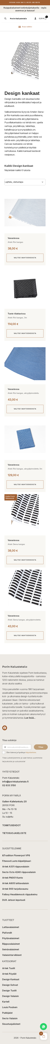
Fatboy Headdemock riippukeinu (19, 894)
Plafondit (7, 932)
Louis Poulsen (9, 1007)
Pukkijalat (7, 1012)
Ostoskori (12, 2)
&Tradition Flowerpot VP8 (16, 855)
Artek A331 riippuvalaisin (15, 866)
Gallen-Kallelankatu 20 (14, 801)
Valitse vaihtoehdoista (25, 258)
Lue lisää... (29, 717)
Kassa (18, 2)
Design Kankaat (10, 979)
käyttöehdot (31, 752)
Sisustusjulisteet (11, 1024)
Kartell (5, 1001)
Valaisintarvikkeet (12, 955)
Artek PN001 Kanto (12, 877)
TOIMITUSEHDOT (11, 825)
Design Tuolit (9, 990)
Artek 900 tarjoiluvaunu (15, 888)
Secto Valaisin (10, 1018)
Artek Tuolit (8, 968)
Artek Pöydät (9, 973)
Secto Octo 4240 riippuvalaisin (19, 872)
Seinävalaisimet (10, 949)
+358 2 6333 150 (36, 2)
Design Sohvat (10, 985)
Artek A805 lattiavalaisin (15, 883)
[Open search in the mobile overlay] (5, 18)
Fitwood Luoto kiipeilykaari (16, 861)
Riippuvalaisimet (11, 943)
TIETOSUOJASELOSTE (14, 833)
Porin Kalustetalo (18, 19)
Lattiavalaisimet (10, 927)
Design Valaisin (10, 996)
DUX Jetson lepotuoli (13, 900)
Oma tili (23, 2)
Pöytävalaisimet (10, 938)
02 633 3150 (9, 785)
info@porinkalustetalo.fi (15, 781)
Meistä (29, 2)
